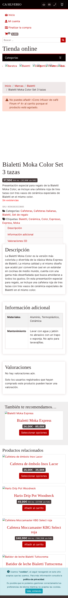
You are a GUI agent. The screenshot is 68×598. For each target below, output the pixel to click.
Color (44, 219)
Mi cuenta (13, 21)
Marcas (19, 85)
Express (7, 222)
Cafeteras (26, 210)
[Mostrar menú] (62, 4)
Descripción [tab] (15, 228)
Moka (16, 222)
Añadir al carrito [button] (34, 508)
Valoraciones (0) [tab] (17, 240)
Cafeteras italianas (45, 210)
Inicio (11, 14)
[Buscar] (63, 40)
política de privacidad (33, 579)
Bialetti (31, 85)
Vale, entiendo (34, 591)
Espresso (54, 219)
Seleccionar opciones (34, 432)
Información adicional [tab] (20, 234)
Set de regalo (20, 214)
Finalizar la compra (19, 27)
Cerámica (34, 219)
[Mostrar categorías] (60, 57)
